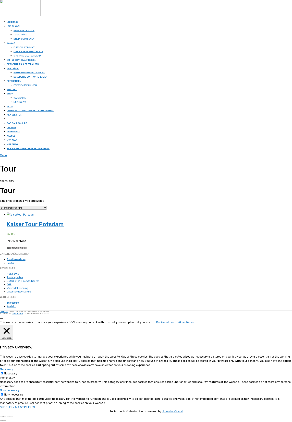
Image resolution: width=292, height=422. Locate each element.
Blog (10, 106)
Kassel (11, 136)
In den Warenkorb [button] (17, 248)
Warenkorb (20, 98)
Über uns (12, 22)
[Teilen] (8, 416)
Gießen (11, 127)
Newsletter (14, 115)
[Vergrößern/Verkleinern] (1, 416)
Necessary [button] (6, 369)
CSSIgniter (17, 314)
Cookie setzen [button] (165, 322)
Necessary (10, 373)
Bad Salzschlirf (17, 123)
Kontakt (12, 89)
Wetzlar (12, 140)
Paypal (10, 263)
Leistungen (13, 26)
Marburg (12, 144)
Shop (10, 93)
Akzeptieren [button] (186, 322)
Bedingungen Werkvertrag (29, 72)
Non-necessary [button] (9, 390)
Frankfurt (13, 131)
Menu (3, 155)
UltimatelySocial (172, 411)
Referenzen (14, 81)
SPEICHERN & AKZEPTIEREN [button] (17, 407)
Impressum (13, 302)
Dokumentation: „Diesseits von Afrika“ (30, 110)
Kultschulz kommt (24, 47)
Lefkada (4, 312)
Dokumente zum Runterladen (30, 77)
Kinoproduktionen (24, 39)
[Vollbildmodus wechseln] (4, 416)
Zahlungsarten (15, 277)
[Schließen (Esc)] (11, 416)
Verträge (13, 68)
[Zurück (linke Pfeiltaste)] (1, 420)
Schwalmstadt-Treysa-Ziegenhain (28, 148)
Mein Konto (20, 102)
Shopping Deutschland (27, 55)
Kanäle (11, 43)
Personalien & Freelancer (23, 64)
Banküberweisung (16, 259)
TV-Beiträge (20, 34)
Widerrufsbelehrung (17, 288)
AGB (9, 284)
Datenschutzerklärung (19, 291)
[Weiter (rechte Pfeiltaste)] (4, 420)
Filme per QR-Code (24, 30)
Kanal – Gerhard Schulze (28, 51)
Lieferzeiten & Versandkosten (23, 281)
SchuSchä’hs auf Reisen (21, 60)
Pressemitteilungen (25, 85)
